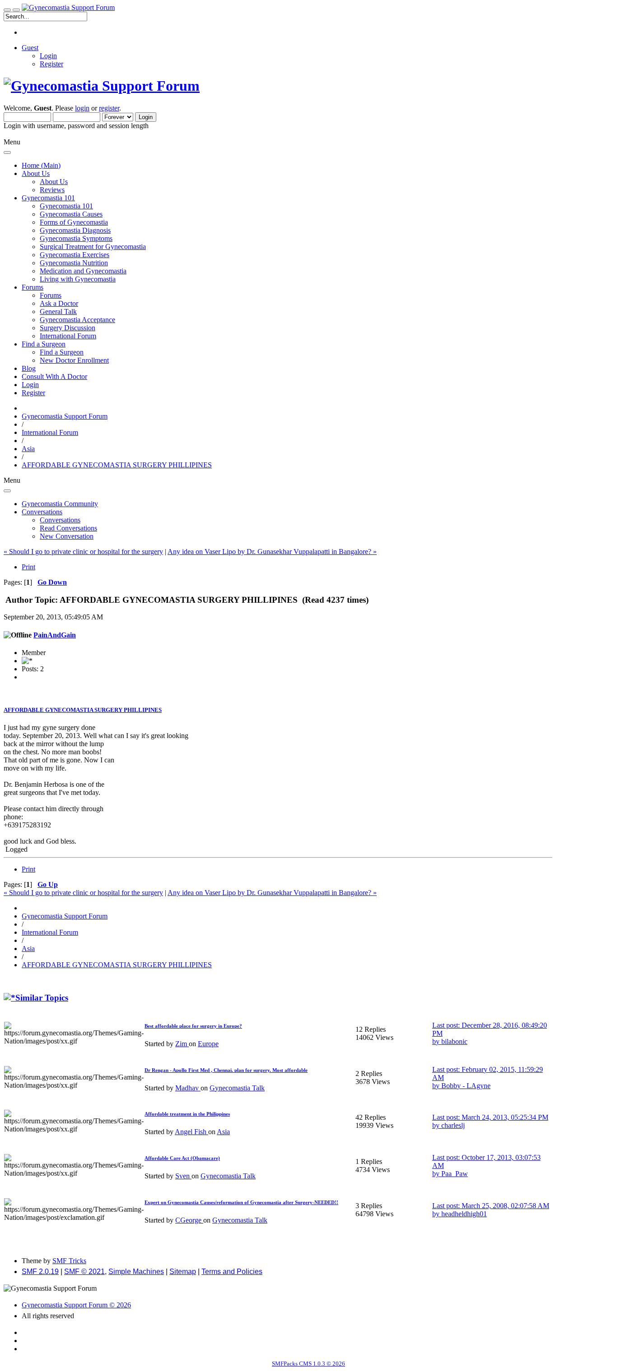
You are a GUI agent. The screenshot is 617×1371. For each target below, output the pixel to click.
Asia (223, 1132)
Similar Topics (41, 997)
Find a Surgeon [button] (43, 344)
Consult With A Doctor (54, 376)
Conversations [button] (42, 512)
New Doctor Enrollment (74, 360)
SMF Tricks (69, 1261)
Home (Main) (41, 165)
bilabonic (454, 1041)
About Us (54, 181)
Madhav (188, 1088)
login (82, 108)
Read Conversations (68, 528)
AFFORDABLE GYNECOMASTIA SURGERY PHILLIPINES (83, 709)
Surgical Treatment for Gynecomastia (93, 246)
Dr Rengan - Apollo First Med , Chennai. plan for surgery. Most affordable (226, 1070)
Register (51, 64)
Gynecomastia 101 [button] (48, 198)
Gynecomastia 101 (66, 206)
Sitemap (182, 1271)
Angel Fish (191, 1132)
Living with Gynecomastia (78, 279)
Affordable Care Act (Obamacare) (182, 1158)
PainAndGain (54, 635)
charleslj (453, 1125)
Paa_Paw (454, 1173)
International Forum (68, 336)
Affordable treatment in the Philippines (187, 1114)
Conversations (60, 520)
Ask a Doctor (59, 303)
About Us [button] (36, 173)
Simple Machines (136, 1271)
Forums (50, 295)
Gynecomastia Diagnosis (75, 230)
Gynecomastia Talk (237, 1088)
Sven (183, 1176)
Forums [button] (32, 287)
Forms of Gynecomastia (74, 222)
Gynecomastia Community (60, 504)
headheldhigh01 (464, 1214)
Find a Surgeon (62, 352)
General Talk (58, 311)
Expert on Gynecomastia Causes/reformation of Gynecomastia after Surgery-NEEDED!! (241, 1202)
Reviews (52, 190)
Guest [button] (30, 47)
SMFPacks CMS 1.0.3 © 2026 (308, 1363)
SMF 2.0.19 (40, 1271)
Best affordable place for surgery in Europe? (193, 1026)
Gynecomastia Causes (71, 214)
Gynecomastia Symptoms (76, 238)
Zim (182, 1044)
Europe (208, 1044)
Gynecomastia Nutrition (74, 263)
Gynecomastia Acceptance (77, 319)
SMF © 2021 (84, 1271)
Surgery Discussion (67, 328)
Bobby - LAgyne (466, 1085)
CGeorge (189, 1220)
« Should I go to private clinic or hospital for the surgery (83, 551)
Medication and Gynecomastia (83, 271)
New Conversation (66, 536)
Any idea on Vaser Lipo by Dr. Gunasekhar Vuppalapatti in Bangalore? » (272, 551)
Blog (29, 368)
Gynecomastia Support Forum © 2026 (76, 1305)
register (109, 108)
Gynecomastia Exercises (74, 255)
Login (48, 56)
